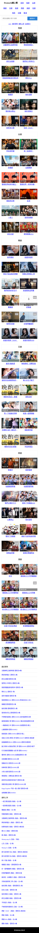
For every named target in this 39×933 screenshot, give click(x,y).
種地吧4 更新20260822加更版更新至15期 (14, 755)
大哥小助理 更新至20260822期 (11, 771)
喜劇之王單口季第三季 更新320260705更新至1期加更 (18, 738)
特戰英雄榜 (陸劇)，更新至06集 (11, 814)
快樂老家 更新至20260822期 (10, 767)
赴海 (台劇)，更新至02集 (9, 890)
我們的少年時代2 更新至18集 (11, 683)
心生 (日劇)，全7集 (8, 843)
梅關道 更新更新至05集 (9, 704)
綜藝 (19, 13)
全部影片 (28, 24)
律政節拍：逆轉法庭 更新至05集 (12, 776)
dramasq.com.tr (19, 930)
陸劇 (28, 3)
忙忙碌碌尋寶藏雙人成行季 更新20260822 (14, 750)
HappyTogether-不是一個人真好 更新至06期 (15, 788)
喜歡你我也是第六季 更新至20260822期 (14, 784)
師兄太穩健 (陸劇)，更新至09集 (11, 898)
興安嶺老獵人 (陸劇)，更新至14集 (12, 822)
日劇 (10, 8)
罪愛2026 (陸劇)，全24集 (9, 919)
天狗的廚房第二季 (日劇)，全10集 (12, 881)
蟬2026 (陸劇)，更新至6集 (10, 831)
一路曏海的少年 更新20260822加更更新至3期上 (16, 725)
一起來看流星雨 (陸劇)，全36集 (11, 805)
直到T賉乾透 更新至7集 (9, 696)
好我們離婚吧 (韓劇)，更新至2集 (12, 873)
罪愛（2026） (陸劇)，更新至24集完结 (13, 911)
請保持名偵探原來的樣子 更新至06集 (13, 780)
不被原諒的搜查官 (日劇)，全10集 (12, 907)
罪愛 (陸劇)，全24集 (8, 915)
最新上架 (21, 24)
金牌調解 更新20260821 (9, 793)
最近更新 (15, 24)
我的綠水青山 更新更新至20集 (11, 713)
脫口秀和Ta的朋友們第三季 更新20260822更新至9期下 (18, 746)
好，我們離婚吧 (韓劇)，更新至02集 (13, 869)
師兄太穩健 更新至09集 (9, 679)
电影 (13, 13)
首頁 (22, 3)
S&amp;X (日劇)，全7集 (9, 848)
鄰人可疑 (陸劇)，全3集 (9, 860)
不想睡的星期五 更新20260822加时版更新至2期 (16, 717)
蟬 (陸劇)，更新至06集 (9, 835)
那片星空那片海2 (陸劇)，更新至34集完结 (15, 852)
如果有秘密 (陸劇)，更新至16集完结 (13, 827)
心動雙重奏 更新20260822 (9, 729)
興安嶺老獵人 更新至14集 (9, 675)
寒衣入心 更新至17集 (8, 691)
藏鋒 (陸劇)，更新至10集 (9, 923)
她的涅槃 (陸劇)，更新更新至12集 (12, 885)
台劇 (33, 3)
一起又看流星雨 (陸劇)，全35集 (11, 801)
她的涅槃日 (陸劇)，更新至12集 (11, 894)
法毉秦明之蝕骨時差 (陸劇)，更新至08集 (14, 818)
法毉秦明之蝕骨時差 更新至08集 (12, 670)
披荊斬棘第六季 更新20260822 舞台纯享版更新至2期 (18, 721)
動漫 (25, 13)
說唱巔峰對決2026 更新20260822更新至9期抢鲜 (16, 742)
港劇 (22, 8)
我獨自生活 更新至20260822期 (11, 763)
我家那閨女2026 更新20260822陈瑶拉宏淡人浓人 (16, 700)
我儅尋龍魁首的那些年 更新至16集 (12, 687)
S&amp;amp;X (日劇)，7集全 (10, 839)
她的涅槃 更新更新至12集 (9, 708)
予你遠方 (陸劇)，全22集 (9, 902)
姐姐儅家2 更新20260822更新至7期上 (13, 734)
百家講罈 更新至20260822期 (10, 759)
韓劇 (5, 8)
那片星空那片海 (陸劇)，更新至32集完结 (14, 856)
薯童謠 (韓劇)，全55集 (9, 810)
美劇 (28, 8)
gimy (9, 24)
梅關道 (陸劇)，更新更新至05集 (11, 864)
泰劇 (16, 8)
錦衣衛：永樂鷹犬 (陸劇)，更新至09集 (13, 877)
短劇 (34, 8)
